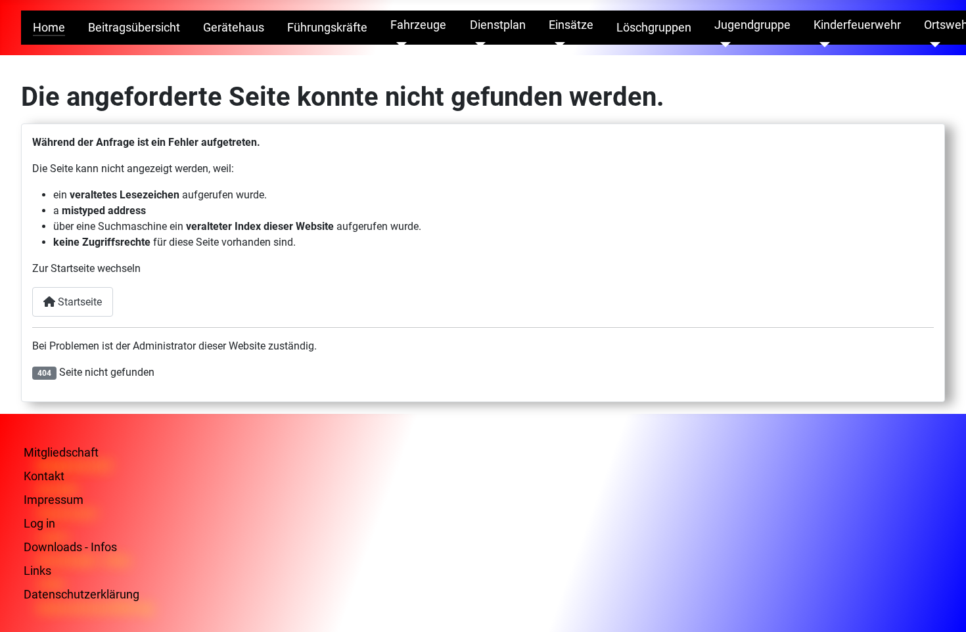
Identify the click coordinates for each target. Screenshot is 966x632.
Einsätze (571, 25)
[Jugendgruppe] (722, 45)
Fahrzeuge (418, 25)
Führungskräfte (327, 27)
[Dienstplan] (478, 45)
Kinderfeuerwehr (857, 25)
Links (37, 570)
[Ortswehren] (932, 45)
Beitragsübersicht (134, 27)
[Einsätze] (557, 45)
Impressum (53, 500)
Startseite (78, 302)
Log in (39, 523)
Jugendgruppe (752, 25)
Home (49, 27)
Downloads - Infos (70, 547)
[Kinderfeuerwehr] (822, 45)
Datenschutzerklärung (81, 594)
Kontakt (44, 476)
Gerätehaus (233, 27)
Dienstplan (498, 25)
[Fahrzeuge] (398, 45)
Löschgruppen (653, 27)
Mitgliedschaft (61, 452)
